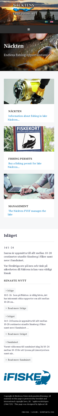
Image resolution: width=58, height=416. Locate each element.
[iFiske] (27, 377)
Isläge (10, 290)
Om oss (25, 412)
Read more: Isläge (16, 308)
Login (35, 412)
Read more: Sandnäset (18, 359)
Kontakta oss (47, 412)
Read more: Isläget (17, 333)
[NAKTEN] (29, 9)
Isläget (11, 316)
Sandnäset (12, 342)
